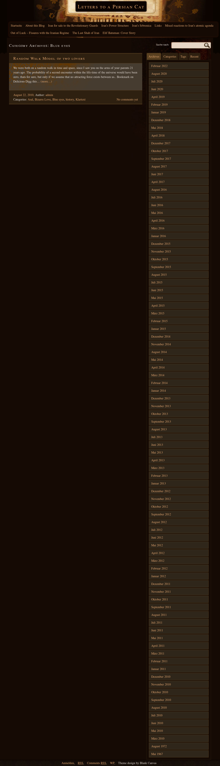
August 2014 (159, 352)
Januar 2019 (158, 112)
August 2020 (159, 74)
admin (49, 95)
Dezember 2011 (160, 584)
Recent (194, 56)
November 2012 (161, 499)
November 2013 (161, 406)
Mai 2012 (157, 545)
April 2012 (158, 553)
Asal (30, 99)
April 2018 (158, 135)
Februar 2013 (159, 476)
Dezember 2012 (160, 491)
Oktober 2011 (159, 599)
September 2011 (161, 607)
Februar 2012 (159, 568)
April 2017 (158, 182)
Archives (153, 56)
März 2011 (157, 653)
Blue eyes (58, 99)
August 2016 (159, 189)
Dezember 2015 (160, 244)
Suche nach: (162, 44)
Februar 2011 (159, 661)
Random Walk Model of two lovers (49, 58)
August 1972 (159, 746)
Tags (183, 56)
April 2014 (158, 367)
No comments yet (127, 99)
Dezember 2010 (160, 677)
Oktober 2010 (159, 692)
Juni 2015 (157, 290)
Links (158, 25)
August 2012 (159, 522)
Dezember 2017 (160, 143)
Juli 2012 (156, 530)
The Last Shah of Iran (85, 33)
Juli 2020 (156, 81)
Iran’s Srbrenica (141, 25)
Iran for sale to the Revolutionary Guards (73, 25)
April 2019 (158, 97)
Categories (169, 56)
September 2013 (161, 421)
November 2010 (161, 684)
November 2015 (161, 251)
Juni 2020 (157, 89)
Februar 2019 (159, 104)
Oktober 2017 (159, 151)
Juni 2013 (157, 445)
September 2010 (161, 700)
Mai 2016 (157, 213)
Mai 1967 (157, 754)
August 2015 (159, 275)
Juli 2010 (156, 715)
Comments (96, 763)
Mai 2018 (157, 128)
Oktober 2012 (159, 506)
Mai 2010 (157, 731)
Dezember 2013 (160, 398)
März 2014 (157, 375)
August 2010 (159, 707)
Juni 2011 (157, 630)
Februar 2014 (159, 383)
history (70, 99)
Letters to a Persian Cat (111, 6)
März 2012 (157, 561)
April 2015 (158, 305)
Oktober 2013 (159, 414)
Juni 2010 (157, 723)
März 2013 (157, 468)
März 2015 (157, 313)
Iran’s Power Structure (115, 25)
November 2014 (161, 344)
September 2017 (161, 159)
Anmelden (67, 763)
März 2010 (157, 738)
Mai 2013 (157, 452)
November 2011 (161, 591)
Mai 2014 (157, 360)
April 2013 (158, 460)
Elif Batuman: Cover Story (119, 33)
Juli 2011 (156, 622)
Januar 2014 (158, 390)
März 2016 (157, 228)
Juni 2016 (157, 205)
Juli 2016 (156, 197)
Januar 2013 (158, 483)
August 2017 (159, 166)
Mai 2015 (157, 298)
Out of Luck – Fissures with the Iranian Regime (40, 33)
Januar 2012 (158, 576)
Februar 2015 (159, 321)
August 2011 (159, 615)
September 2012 (161, 514)
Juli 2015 (156, 282)
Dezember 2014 (160, 336)
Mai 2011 (157, 638)
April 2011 (158, 646)
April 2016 (158, 220)
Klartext (81, 99)
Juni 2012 (157, 537)
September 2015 (161, 267)
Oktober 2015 (159, 259)
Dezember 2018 (160, 120)
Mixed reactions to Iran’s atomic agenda (189, 25)
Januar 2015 (158, 329)
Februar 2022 (159, 66)
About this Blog (35, 25)
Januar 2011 (158, 669)
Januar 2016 (158, 236)
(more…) (46, 81)
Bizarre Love (43, 99)
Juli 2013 (156, 437)
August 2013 (159, 429)
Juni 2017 (157, 174)
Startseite (16, 25)
